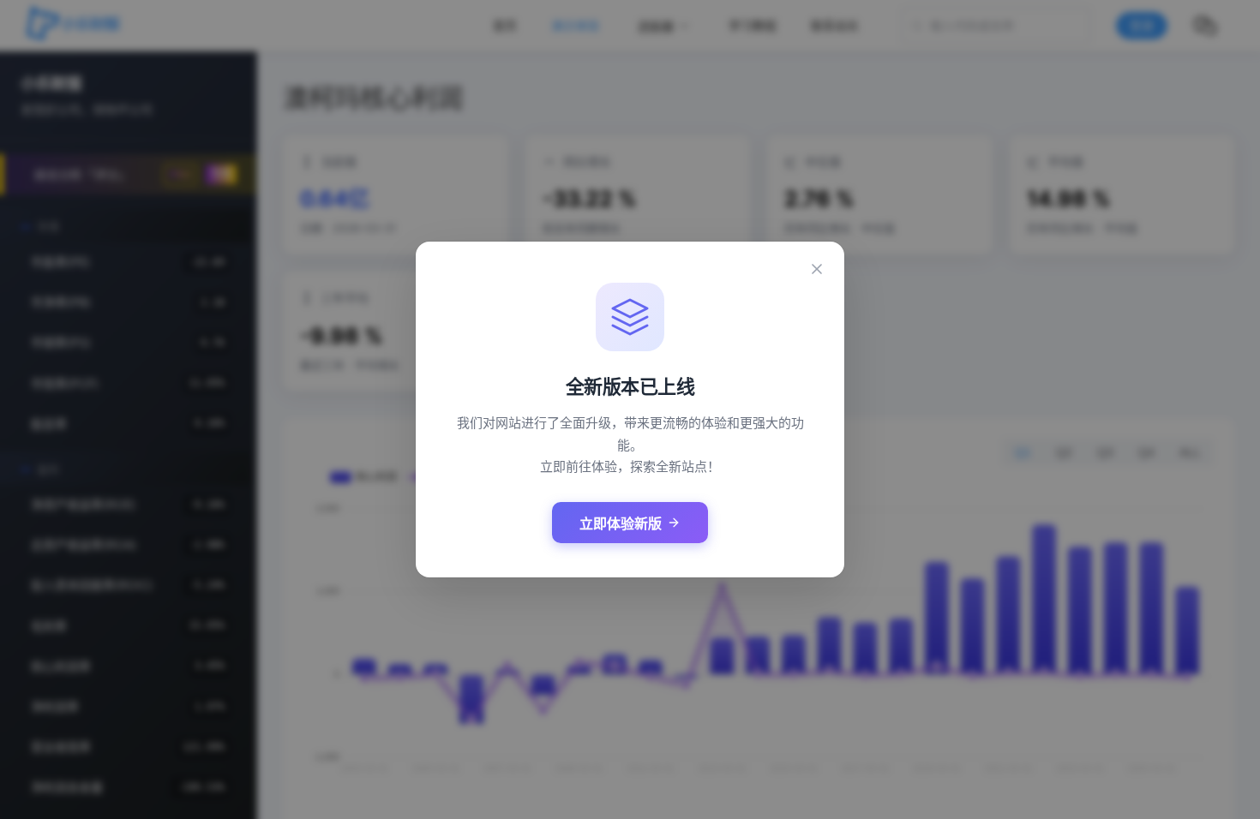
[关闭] (817, 269)
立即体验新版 (620, 524)
